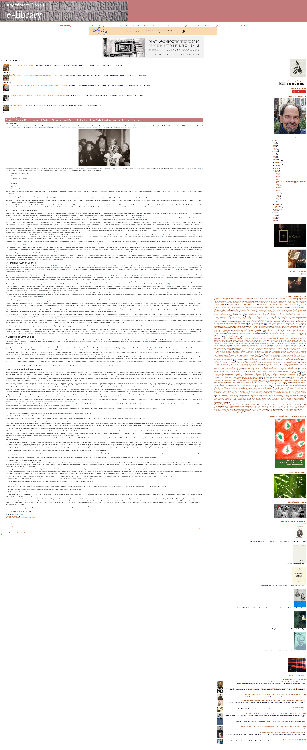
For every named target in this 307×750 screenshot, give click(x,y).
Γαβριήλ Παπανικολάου (229, 317)
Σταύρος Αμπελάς (296, 392)
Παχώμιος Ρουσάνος (278, 387)
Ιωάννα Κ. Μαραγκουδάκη (219, 346)
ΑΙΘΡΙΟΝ (158, 24)
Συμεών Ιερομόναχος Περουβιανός (283, 393)
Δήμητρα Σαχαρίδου (295, 326)
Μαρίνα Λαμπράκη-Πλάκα (285, 361)
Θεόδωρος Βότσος (271, 343)
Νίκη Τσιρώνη (225, 374)
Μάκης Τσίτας (282, 356)
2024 (274, 143)
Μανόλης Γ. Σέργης (291, 356)
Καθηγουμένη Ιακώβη (267, 348)
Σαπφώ (225, 391)
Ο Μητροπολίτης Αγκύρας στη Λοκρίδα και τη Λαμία (22, 65)
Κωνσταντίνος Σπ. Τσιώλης (292, 351)
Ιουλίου (277, 168)
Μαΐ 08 (278, 200)
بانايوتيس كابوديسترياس (238, 412)
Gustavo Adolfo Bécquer (235, 406)
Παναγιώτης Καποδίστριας (276, 384)
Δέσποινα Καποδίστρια (240, 326)
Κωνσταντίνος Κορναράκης (265, 351)
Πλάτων (235, 388)
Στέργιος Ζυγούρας (259, 393)
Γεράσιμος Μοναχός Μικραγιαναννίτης (244, 317)
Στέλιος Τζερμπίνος (248, 394)
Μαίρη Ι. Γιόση (265, 356)
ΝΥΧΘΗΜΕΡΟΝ (137, 24)
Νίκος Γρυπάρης (237, 375)
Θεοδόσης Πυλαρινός (260, 343)
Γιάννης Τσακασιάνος (299, 320)
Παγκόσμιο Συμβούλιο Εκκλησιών (298, 382)
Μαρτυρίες (241, 362)
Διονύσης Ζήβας (278, 330)
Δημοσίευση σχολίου (10, 526)
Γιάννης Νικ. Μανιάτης (238, 320)
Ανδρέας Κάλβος (281, 302)
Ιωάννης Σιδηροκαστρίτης (288, 346)
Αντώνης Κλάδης (225, 306)
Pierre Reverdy (302, 409)
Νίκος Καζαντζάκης (297, 375)
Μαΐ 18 (278, 190)
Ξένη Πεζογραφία (283, 377)
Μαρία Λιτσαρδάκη (240, 361)
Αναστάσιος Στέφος (249, 302)
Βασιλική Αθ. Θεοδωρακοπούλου (221, 316)
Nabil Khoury (254, 409)
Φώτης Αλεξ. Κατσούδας (261, 399)
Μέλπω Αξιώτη (226, 364)
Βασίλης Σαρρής (300, 314)
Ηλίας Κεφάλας (278, 341)
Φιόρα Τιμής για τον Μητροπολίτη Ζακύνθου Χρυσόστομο (229, 399)
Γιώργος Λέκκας (242, 323)
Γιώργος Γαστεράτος (280, 321)
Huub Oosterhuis (273, 406)
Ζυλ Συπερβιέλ (241, 341)
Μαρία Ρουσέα (249, 361)
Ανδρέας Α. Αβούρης (259, 302)
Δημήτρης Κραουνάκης (299, 327)
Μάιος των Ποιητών (254, 356)
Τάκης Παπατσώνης (221, 396)
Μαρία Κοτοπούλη (226, 361)
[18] (66, 275)
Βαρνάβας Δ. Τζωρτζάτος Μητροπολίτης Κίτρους (224, 314)
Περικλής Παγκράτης (289, 387)
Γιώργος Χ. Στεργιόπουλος (219, 324)
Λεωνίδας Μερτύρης (223, 355)
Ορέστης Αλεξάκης (286, 378)
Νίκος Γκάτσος (219, 375)
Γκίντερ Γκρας (244, 324)
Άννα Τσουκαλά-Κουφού (250, 304)
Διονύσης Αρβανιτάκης (268, 330)
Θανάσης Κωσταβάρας (228, 343)
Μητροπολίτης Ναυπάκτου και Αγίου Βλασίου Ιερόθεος (279, 367)
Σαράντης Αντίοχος (234, 391)
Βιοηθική (254, 316)
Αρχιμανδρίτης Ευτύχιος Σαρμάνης (247, 311)
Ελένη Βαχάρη (293, 333)
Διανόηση (257, 330)
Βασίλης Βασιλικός (274, 314)
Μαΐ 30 (278, 173)
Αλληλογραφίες (283, 301)
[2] (19, 189)
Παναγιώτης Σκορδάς (235, 385)
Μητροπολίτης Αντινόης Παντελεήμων (271, 364)
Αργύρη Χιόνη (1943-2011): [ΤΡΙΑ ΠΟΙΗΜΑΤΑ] (294, 739)
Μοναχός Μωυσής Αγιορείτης (275, 371)
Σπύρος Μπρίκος (225, 392)
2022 (274, 146)
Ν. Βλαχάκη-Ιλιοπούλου (240, 373)
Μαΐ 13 (278, 196)
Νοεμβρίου (277, 162)
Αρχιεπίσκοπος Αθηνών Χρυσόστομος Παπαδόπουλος (268, 309)
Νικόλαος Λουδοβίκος (268, 374)
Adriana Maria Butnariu (251, 403)
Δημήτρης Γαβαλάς (241, 327)
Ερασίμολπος (248, 338)
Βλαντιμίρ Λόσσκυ (262, 316)
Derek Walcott (243, 404)
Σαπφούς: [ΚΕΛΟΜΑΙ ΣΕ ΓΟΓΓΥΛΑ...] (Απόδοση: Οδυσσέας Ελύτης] (288, 681)
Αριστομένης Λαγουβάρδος (256, 307)
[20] (109, 279)
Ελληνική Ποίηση (232, 337)
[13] (160, 255)
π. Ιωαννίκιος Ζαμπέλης (245, 382)
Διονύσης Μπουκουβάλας (220, 332)
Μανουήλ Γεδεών (229, 358)
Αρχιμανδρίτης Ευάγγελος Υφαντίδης (230, 311)
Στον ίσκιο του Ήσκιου (9, 74)
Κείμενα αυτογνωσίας (280, 349)
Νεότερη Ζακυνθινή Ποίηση (291, 373)
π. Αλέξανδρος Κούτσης (241, 380)
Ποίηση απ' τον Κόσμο (245, 388)
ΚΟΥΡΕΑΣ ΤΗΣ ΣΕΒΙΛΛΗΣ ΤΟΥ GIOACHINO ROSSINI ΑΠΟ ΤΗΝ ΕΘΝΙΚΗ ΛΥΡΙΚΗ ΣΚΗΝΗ (283, 732)
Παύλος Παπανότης (239, 387)
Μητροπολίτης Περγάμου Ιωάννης (252, 368)
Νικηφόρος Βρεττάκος (235, 374)
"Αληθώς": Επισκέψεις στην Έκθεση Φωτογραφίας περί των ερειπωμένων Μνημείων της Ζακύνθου (34, 75)
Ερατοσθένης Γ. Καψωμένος (259, 338)
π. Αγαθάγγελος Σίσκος (229, 380)
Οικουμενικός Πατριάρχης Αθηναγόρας (225, 378)
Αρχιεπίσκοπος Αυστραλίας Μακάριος (241, 310)
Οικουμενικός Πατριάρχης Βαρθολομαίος (247, 378)
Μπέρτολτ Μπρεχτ (229, 373)
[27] (160, 348)
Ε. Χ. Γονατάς (255, 333)
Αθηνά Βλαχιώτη (290, 299)
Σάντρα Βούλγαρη (218, 391)
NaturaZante (6, 84)
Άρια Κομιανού (234, 307)
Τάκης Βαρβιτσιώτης (278, 395)
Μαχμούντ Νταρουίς (266, 362)
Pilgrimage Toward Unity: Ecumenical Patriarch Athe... (289, 182)
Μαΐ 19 (278, 189)
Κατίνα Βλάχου (270, 349)
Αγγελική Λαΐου (248, 298)
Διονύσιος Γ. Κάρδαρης (219, 333)
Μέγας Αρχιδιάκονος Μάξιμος (279, 362)
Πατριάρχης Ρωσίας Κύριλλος (227, 387)
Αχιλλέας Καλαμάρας (237, 313)
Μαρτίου (277, 206)
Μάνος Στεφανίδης (219, 358)
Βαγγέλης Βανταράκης (275, 313)
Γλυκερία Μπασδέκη (252, 324)
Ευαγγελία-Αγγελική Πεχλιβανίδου (293, 338)
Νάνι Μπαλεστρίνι (261, 373)
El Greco (255, 404)
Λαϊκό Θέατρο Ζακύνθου (237, 354)
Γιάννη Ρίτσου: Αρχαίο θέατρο (298, 707)
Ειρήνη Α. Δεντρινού (269, 333)
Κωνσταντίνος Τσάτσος (226, 352)
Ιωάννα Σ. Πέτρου (231, 346)
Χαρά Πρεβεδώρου (300, 399)
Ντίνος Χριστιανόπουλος (271, 377)
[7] (99, 236)
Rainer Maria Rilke (236, 410)
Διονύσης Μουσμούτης (299, 330)
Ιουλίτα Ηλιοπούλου (291, 345)
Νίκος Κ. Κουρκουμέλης (276, 375)
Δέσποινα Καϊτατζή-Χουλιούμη (225, 326)
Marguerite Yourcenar (272, 407)
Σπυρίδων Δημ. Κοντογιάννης (272, 391)
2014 (274, 159)
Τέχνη (301, 397)
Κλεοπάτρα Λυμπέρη (299, 349)
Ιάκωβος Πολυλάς (236, 345)
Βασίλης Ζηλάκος (283, 314)
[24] (191, 333)
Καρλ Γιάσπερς (287, 348)
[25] (146, 341)
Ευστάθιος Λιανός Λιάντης (260, 340)
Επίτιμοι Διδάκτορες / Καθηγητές (227, 338)
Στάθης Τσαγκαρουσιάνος (244, 392)
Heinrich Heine (249, 406)
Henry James (257, 406)
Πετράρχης (298, 387)
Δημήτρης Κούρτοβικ (288, 327)
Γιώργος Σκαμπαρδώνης (287, 323)
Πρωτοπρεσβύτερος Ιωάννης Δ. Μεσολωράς (237, 389)
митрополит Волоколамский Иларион (222, 411)
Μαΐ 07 (278, 201)
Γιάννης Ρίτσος (289, 320)
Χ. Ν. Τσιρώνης (283, 399)
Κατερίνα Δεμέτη (235, 350)
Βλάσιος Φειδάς (270, 316)
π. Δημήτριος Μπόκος (298, 380)
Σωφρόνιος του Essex (267, 395)
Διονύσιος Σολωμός (231, 333)
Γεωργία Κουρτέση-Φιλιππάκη (273, 317)
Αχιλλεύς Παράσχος (258, 313)
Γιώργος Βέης (261, 321)
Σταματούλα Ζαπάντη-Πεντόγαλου (283, 392)
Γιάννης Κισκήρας (302, 318)
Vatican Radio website (16, 514)
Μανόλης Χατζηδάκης (301, 356)
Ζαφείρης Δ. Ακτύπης (218, 341)
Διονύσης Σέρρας (241, 332)
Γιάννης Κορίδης (227, 320)
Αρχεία (286, 307)
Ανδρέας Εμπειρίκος (270, 302)
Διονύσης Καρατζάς (288, 330)
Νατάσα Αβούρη (270, 373)
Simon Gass (255, 410)
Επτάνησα (240, 338)
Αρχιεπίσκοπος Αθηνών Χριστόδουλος (244, 309)
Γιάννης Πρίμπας (267, 320)
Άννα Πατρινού (231, 304)
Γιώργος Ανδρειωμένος (252, 321)
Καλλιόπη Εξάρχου (278, 348)
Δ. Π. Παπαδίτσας (293, 324)
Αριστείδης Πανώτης (244, 307)
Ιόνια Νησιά (282, 345)
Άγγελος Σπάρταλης (292, 298)
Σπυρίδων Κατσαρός (285, 391)
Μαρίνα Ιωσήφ (275, 361)
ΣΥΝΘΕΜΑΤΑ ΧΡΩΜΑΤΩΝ (148, 24)
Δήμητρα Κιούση (285, 326)
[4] (147, 219)
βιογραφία (248, 316)
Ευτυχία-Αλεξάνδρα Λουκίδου (274, 340)
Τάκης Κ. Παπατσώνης (290, 395)
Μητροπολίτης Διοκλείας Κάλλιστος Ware (240, 365)
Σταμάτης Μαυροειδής (256, 392)
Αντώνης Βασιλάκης (283, 304)
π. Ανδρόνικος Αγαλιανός (253, 380)
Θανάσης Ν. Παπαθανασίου (241, 343)
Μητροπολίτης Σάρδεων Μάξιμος (252, 369)
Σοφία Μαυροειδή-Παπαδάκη (257, 391)
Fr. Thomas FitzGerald (263, 404)
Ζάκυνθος (300, 340)
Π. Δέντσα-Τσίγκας (288, 380)
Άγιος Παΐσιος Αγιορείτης (242, 299)
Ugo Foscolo (280, 410)
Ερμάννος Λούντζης (271, 338)
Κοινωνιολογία (217, 351)
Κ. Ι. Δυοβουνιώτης (238, 348)
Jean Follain (281, 406)
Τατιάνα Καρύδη (286, 396)
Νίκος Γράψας (227, 375)
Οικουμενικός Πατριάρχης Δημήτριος (272, 378)
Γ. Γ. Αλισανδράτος (218, 317)
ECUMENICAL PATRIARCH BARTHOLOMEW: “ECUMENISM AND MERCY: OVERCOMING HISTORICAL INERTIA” (38, 95)
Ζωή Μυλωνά (261, 341)
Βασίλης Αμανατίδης (263, 314)
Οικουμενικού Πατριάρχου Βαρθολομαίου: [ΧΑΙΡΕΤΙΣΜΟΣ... (291, 181)
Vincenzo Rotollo (293, 410)
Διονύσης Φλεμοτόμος (255, 332)
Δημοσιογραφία (217, 330)
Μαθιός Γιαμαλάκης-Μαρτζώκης (240, 356)
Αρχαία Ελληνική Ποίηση (270, 307)
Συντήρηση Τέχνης (234, 395)
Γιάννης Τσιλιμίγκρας (218, 321)
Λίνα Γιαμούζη (244, 355)
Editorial (249, 404)
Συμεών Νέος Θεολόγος (298, 394)
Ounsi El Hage (277, 409)
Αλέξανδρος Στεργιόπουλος (265, 301)
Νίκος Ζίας (256, 375)
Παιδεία (217, 384)
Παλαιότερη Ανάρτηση (197, 528)
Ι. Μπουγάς (301, 343)
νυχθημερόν (6, 64)
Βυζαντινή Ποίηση (290, 316)
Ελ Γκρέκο (286, 333)
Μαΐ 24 (278, 178)
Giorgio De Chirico (296, 404)
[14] (48, 259)
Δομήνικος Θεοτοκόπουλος (244, 333)
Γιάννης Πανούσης (249, 320)
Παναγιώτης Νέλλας (224, 385)
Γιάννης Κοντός (219, 320)
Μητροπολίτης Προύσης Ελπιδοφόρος (234, 369)
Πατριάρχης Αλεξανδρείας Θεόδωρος (283, 385)
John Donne (298, 406)
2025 (274, 142)
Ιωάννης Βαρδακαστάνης (242, 346)
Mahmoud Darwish (262, 407)
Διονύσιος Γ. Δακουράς (299, 331)
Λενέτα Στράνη (268, 354)
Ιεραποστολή (275, 345)
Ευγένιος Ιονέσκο (236, 340)
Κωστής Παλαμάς (225, 354)
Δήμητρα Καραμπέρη (275, 326)
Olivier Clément (262, 409)
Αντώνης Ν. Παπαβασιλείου (237, 306)
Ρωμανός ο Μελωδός (272, 389)
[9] (27, 238)
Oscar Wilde (270, 409)
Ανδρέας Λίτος (291, 302)
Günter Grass (225, 406)
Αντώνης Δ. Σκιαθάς (294, 304)
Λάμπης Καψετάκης (250, 354)
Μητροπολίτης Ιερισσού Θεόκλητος (296, 365)
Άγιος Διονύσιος (230, 299)
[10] (82, 238)
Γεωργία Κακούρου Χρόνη (259, 317)
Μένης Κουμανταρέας (235, 364)
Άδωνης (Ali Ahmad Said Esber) (266, 299)
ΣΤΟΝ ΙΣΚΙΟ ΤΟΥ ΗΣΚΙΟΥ (116, 24)
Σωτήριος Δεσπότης (256, 395)
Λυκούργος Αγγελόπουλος (287, 355)
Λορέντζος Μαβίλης (254, 355)
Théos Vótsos (272, 410)
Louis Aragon (245, 407)
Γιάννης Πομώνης (258, 320)
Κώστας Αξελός (236, 352)
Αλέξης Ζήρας (276, 301)
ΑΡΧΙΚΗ (106, 24)
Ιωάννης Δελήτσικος (266, 346)
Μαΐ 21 (278, 185)
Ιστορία (26, 517)
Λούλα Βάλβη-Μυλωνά (275, 355)
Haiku (243, 406)
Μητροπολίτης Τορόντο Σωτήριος (290, 369)
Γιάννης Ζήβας (293, 318)
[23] (26, 299)
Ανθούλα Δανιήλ (219, 304)
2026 (274, 140)
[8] (162, 236)
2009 (274, 217)
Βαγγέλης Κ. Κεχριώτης (287, 313)
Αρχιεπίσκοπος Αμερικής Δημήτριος (222, 310)
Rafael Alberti (227, 410)
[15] (56, 265)
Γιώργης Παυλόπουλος (239, 321)
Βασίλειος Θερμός (241, 314)
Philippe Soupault (294, 409)
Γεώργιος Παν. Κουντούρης (252, 318)
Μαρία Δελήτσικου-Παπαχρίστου (293, 359)
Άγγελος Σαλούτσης (281, 298)
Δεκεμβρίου (278, 160)
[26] (26, 343)
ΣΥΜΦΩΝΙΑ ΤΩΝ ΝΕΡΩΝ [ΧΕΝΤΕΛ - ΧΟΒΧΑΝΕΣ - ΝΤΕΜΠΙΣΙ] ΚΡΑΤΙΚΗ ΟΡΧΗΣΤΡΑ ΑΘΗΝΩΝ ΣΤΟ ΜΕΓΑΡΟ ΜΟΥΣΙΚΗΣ (275, 713)
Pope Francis (219, 410)
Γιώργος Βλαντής (270, 321)
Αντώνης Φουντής (277, 306)
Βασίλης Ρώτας (292, 314)
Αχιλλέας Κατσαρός (248, 313)
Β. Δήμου (266, 313)
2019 (274, 151)
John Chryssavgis (33, 517)
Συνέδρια (216, 395)
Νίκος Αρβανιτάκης (301, 374)
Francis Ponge (273, 404)
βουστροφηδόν (7, 104)
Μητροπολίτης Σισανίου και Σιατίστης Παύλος (271, 369)
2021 (274, 148)
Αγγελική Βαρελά (239, 298)
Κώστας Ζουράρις (255, 352)
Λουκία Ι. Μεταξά (264, 355)
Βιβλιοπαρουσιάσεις (236, 316)
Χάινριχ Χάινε (291, 399)
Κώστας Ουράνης (296, 352)
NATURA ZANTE (128, 24)
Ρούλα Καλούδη (252, 389)
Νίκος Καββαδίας (288, 375)
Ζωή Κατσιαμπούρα (251, 341)
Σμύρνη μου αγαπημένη (15, 105)
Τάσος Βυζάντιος (238, 396)
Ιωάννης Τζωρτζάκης (300, 346)
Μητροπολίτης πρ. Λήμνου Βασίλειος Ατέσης (288, 368)
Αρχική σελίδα (101, 528)
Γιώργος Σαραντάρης (266, 323)
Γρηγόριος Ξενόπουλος (283, 324)
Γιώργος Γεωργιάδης (291, 321)
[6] (17, 230)
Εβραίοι (261, 333)
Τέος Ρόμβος (295, 396)
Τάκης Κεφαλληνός (301, 395)
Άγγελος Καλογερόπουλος (269, 298)
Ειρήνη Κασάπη (278, 333)
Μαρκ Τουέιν (222, 362)
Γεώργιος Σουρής (263, 318)
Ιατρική (261, 345)
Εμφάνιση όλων (200, 114)
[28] (23, 358)
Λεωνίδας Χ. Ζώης (234, 355)
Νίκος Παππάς (233, 377)
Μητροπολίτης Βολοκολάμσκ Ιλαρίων (289, 364)
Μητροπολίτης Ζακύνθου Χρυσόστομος (278, 365)
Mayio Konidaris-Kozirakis (228, 409)
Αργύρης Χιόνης (225, 307)
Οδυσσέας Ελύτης (293, 377)
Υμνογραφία (254, 398)
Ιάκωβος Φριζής (245, 345)
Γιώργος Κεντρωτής (230, 323)
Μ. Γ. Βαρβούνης (299, 355)
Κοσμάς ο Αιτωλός (228, 351)
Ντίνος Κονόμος (260, 377)
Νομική (239, 377)
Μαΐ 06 (278, 203)
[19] (136, 275)
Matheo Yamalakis (300, 407)
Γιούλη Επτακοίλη (229, 321)
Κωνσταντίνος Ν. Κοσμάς (278, 351)
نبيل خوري (256, 411)
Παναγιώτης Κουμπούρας (293, 384)
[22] (43, 296)
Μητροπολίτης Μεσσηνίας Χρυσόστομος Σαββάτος (252, 367)
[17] (65, 274)
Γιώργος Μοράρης (255, 323)
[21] (169, 284)
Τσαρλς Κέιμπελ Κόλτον (244, 398)
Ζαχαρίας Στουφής (230, 341)
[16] (176, 269)
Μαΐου (276, 171)
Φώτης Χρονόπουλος (273, 399)
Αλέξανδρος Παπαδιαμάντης (249, 301)
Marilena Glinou (282, 407)
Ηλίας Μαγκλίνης (296, 341)
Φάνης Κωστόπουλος (263, 398)
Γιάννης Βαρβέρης (285, 318)
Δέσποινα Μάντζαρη (252, 326)
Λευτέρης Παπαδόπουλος (289, 354)
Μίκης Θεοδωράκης (231, 371)
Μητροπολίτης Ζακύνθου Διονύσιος (259, 365)
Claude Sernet (225, 404)
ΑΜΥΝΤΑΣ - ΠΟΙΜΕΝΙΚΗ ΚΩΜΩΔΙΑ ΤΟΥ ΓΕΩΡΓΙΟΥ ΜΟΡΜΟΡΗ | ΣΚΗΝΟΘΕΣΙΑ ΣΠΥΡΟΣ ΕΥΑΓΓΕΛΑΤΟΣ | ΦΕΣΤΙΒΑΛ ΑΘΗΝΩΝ (273, 701)
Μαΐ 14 (278, 195)
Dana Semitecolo (234, 404)
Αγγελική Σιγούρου (257, 298)
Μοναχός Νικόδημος (289, 371)
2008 (274, 218)
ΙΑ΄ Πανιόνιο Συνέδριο (225, 345)
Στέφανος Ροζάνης (269, 393)
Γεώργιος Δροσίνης (286, 317)
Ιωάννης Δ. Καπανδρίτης (255, 346)
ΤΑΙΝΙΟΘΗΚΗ (172, 24)
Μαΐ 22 (278, 184)
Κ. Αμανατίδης (229, 348)
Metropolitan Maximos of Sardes (242, 409)
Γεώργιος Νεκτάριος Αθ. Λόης (237, 318)
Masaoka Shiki (291, 407)
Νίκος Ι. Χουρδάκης (265, 375)
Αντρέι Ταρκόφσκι (272, 304)
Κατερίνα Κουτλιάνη (247, 349)
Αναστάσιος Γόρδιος (294, 301)
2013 (274, 210)
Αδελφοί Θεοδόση (253, 299)
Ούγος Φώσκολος (295, 378)
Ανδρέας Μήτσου (300, 302)
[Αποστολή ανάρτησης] (19, 516)
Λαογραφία (259, 354)
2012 (274, 212)
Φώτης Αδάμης (250, 399)
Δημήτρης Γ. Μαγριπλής (228, 327)
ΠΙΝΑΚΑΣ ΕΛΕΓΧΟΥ (196, 24)
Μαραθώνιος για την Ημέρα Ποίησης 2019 (292, 358)
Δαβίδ (300, 324)
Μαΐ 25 (278, 176)
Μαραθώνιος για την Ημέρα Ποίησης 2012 (245, 358)
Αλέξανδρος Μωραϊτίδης (234, 301)
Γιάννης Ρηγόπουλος (278, 320)
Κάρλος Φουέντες (296, 348)
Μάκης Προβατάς (273, 356)
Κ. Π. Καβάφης (248, 348)
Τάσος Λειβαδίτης (266, 396)
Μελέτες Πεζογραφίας (292, 362)
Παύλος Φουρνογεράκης (262, 387)
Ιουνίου (277, 170)
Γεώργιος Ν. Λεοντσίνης (225, 318)
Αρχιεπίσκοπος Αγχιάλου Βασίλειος (296, 307)
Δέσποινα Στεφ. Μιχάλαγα (264, 326)
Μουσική (299, 371)
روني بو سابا (248, 412)
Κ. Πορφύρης (257, 348)
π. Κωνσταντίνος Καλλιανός (263, 382)
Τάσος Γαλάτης (247, 396)
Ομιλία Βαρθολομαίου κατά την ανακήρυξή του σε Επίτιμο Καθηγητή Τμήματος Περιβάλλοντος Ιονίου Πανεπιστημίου (38, 85)
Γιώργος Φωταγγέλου (299, 323)
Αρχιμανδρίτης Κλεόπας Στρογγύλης (265, 311)
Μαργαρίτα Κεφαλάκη (252, 359)
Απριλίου (277, 204)
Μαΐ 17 (278, 192)
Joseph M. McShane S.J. (226, 407)
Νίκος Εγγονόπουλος (247, 375)
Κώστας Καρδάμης (265, 352)
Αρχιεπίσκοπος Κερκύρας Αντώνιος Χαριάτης (262, 310)
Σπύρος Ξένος (234, 392)
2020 (274, 150)
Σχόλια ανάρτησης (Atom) (18, 532)
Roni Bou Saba (246, 410)
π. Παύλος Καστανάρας (285, 382)
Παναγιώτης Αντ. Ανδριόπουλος (246, 384)
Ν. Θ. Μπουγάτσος (251, 373)
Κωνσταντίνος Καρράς (252, 351)
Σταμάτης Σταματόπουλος (268, 392)
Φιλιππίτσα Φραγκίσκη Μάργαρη (277, 398)
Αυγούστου (278, 167)
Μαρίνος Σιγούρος (297, 361)
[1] (200, 168)
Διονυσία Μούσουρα (271, 332)
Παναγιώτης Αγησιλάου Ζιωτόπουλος (229, 384)
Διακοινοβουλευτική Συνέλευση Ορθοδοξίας (243, 330)
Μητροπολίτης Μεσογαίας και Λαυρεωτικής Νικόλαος (226, 367)
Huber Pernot (265, 406)
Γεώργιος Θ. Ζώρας (296, 317)
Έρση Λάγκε (280, 338)
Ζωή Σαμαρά (269, 341)
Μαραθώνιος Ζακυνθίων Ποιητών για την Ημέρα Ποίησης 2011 (229, 359)
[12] (108, 255)
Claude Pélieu (217, 404)
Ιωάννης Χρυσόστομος (219, 348)
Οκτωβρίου (278, 164)
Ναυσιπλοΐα (278, 373)
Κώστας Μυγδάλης (286, 352)
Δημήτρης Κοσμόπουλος (275, 327)
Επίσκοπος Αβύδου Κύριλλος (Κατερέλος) (268, 337)
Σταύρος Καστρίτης (226, 393)
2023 (274, 145)
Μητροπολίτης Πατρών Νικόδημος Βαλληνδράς (232, 368)
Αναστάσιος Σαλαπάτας (237, 302)
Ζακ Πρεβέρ (292, 340)
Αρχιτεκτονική (227, 313)
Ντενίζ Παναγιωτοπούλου (249, 377)
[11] (25, 244)
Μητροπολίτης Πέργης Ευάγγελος (269, 368)
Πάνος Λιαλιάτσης (246, 385)
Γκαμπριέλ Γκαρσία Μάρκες (233, 324)
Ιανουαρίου (278, 209)
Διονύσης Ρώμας (231, 331)
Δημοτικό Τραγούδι (227, 330)
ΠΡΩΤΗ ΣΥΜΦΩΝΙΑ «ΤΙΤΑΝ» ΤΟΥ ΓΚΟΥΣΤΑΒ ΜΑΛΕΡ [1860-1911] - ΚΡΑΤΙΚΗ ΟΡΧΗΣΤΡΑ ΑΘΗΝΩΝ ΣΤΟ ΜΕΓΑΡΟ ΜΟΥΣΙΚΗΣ (273, 726)
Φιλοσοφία (289, 398)
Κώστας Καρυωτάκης (275, 352)
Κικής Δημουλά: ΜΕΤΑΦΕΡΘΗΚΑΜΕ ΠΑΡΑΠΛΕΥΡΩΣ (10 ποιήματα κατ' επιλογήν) (285, 720)
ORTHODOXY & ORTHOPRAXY (11, 94)
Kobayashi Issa (237, 407)
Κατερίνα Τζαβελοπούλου (259, 349)
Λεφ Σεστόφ (299, 354)
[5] (190, 222)
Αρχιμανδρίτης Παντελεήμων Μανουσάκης (284, 311)
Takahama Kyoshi (264, 410)
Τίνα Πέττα (235, 398)
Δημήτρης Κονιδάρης (263, 327)
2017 (274, 154)
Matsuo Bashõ (217, 409)
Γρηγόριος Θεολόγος (271, 324)
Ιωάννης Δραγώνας (276, 346)
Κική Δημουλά (290, 349)
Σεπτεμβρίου (278, 165)
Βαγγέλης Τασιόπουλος (299, 313)
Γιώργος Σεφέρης (276, 323)
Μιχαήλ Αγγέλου (251, 371)
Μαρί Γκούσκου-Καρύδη (278, 359)
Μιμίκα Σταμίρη (241, 371)
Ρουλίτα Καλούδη (262, 389)
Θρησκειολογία (293, 343)
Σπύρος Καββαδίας (296, 391)
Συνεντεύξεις (224, 395)
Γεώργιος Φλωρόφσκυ (273, 318)
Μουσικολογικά (218, 373)
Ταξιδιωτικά (229, 396)
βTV (178, 24)
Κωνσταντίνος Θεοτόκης (240, 351)
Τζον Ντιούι (228, 398)
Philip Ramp (285, 409)
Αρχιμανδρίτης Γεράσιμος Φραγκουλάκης (283, 310)
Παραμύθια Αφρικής (256, 385)
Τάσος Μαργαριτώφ (276, 396)
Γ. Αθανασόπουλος (300, 316)
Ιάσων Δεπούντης (254, 345)
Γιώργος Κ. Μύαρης (301, 321)
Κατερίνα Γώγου (224, 349)
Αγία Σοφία (222, 299)
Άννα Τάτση (239, 304)
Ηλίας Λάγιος (287, 341)
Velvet (286, 410)
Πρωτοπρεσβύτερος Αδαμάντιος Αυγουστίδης (264, 388)
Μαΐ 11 (278, 198)
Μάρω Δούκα (249, 362)
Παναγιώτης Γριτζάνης (261, 384)
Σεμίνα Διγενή (245, 391)
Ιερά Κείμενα (267, 345)
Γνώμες (261, 324)
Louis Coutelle (253, 407)
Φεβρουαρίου (278, 207)
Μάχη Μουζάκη (256, 362)
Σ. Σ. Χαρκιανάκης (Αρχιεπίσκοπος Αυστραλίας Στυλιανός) (291, 389)
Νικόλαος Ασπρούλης (246, 374)
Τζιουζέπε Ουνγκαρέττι (219, 398)
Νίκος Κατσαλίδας (224, 377)
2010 (274, 215)
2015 (274, 157)
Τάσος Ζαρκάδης (256, 396)
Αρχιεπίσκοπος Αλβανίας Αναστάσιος (293, 309)
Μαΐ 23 (278, 179)
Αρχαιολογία (280, 307)
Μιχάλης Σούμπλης (262, 371)
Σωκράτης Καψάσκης (245, 395)
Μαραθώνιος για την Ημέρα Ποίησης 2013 (268, 358)
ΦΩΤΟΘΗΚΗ (165, 24)
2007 (274, 220)
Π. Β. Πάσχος (263, 380)
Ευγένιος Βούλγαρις (226, 340)
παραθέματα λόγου (25, 4)
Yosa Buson (301, 410)
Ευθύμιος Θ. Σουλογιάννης (247, 340)
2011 (274, 214)
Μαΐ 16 (278, 193)
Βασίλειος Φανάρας (253, 314)
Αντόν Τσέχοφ (263, 304)
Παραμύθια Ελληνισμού (267, 385)
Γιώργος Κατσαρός (220, 323)
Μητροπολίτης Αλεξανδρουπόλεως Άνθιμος (251, 364)
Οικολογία (303, 377)
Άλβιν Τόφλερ (223, 301)
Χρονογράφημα (220, 403)
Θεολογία (23, 517)
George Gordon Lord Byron (284, 404)
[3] (138, 217)
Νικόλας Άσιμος (292, 374)
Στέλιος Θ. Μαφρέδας (237, 393)
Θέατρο (251, 343)
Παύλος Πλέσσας (249, 387)
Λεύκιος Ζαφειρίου (277, 354)
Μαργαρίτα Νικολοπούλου (264, 359)
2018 (274, 153)
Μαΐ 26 (278, 175)
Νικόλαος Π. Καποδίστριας (280, 374)
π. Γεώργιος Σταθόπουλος (276, 380)
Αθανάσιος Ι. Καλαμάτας (279, 299)
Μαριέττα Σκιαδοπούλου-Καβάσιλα (262, 361)
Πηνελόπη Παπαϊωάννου (226, 388)
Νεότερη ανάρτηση (6, 528)
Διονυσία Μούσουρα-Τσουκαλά (285, 332)
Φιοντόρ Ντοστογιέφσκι (299, 398)
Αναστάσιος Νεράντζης (224, 302)
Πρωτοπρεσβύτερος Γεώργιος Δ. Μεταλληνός (285, 388)
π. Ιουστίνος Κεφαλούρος (232, 382)
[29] (73, 401)
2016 (274, 156)
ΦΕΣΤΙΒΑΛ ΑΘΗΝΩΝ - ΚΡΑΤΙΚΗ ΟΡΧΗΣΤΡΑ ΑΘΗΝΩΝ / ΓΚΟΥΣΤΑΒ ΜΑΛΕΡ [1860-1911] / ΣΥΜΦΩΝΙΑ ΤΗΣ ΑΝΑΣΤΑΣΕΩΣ (275, 694)
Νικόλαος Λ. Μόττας (257, 374)
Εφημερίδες (285, 340)
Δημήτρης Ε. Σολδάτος (252, 327)
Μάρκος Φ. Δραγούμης (232, 362)
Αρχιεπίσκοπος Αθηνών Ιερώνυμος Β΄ (223, 309)
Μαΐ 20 (278, 187)
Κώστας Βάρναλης (245, 352)
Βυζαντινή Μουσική (280, 316)
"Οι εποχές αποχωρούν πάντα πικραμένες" (224, 298)
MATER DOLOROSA (185, 24)
